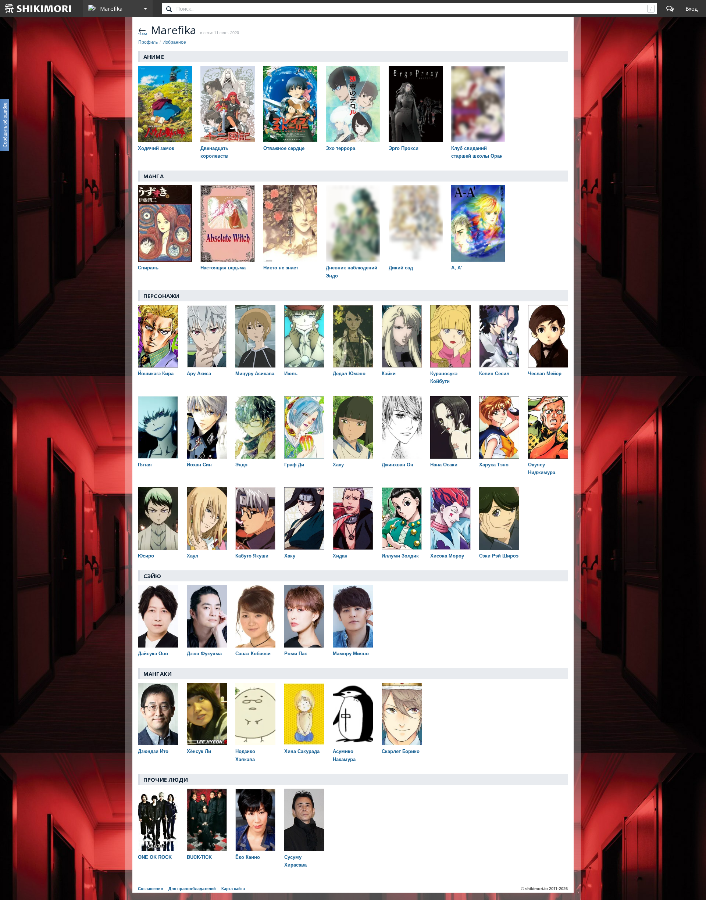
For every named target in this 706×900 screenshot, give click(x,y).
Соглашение (150, 888)
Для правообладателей (192, 888)
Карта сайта (233, 888)
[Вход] (691, 8)
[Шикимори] (38, 8)
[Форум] (670, 8)
